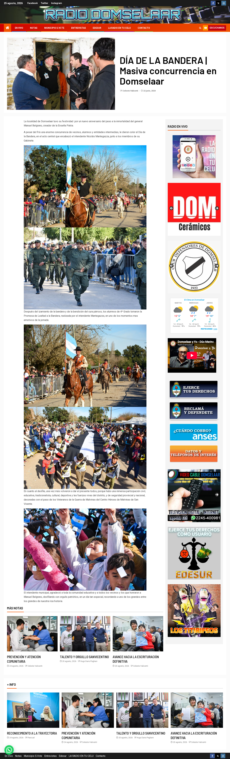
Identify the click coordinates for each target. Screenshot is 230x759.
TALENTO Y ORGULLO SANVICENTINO (84, 657)
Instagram (56, 3)
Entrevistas (78, 28)
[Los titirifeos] (194, 610)
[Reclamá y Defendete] (194, 410)
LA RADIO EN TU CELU (119, 28)
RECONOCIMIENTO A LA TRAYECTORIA (32, 733)
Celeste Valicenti (130, 91)
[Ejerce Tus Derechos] (194, 389)
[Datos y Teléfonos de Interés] (194, 453)
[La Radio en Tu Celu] (194, 156)
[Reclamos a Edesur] (194, 552)
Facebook (32, 3)
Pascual (31, 738)
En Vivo (19, 28)
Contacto (144, 28)
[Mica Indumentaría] (194, 266)
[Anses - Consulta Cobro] (194, 432)
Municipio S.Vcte (54, 28)
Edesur (97, 28)
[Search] (200, 28)
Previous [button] (171, 208)
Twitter (44, 3)
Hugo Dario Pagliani (88, 661)
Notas (33, 28)
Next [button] (216, 208)
